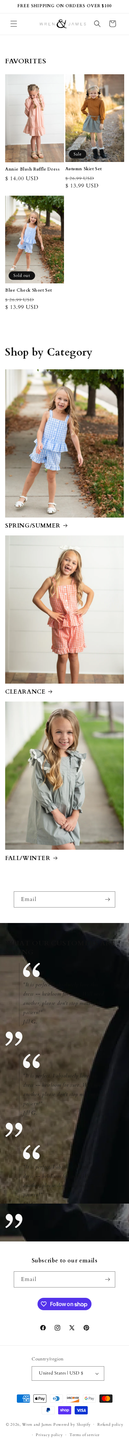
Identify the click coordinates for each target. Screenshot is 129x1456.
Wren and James (37, 1424)
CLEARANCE (25, 692)
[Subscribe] (107, 899)
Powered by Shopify (72, 1424)
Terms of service (84, 1434)
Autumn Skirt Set (83, 169)
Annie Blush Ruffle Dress (32, 169)
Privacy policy (49, 1434)
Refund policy (110, 1424)
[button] (13, 23)
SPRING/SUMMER (33, 526)
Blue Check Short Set (28, 290)
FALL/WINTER (28, 858)
